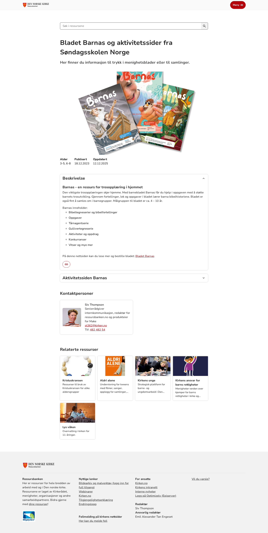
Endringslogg (87, 504)
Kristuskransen (73, 380)
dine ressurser (38, 504)
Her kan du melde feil (93, 521)
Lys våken (69, 427)
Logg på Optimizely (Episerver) (155, 496)
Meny (236, 5)
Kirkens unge (146, 380)
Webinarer (86, 491)
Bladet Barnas (144, 256)
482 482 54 (97, 330)
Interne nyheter (145, 491)
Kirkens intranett (146, 487)
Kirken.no (85, 496)
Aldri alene (107, 380)
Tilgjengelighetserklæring (96, 500)
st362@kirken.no (96, 325)
